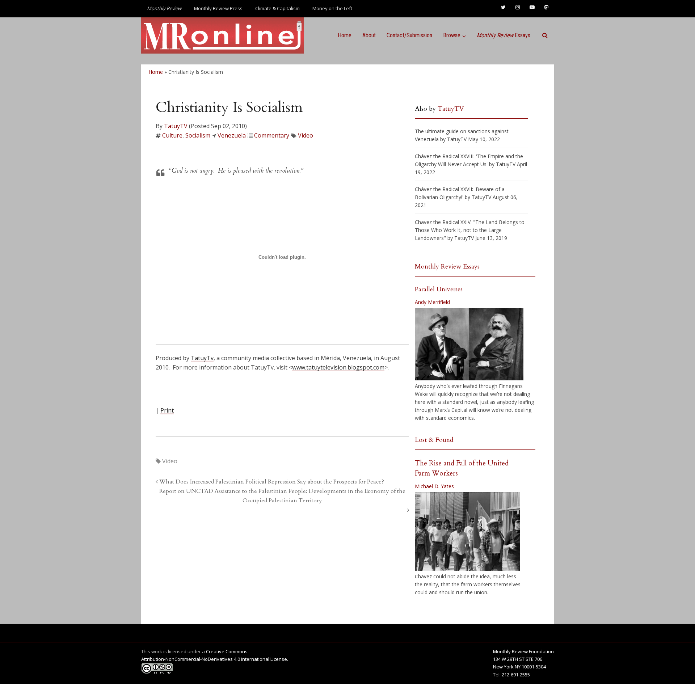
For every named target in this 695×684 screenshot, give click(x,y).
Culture (172, 135)
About (369, 35)
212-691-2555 (516, 674)
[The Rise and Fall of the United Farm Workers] (467, 531)
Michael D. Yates (434, 486)
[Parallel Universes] (469, 344)
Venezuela (232, 135)
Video (305, 135)
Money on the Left (332, 8)
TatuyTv (202, 358)
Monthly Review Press (218, 8)
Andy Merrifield (432, 302)
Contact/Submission (409, 35)
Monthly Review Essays (447, 266)
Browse (451, 35)
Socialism (197, 135)
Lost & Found (434, 439)
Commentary (271, 135)
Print (167, 410)
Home (344, 35)
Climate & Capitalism (277, 8)
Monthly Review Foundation (523, 651)
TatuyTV (176, 126)
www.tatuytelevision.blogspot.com (338, 367)
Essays (503, 35)
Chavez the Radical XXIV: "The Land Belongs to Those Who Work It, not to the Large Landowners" (470, 230)
